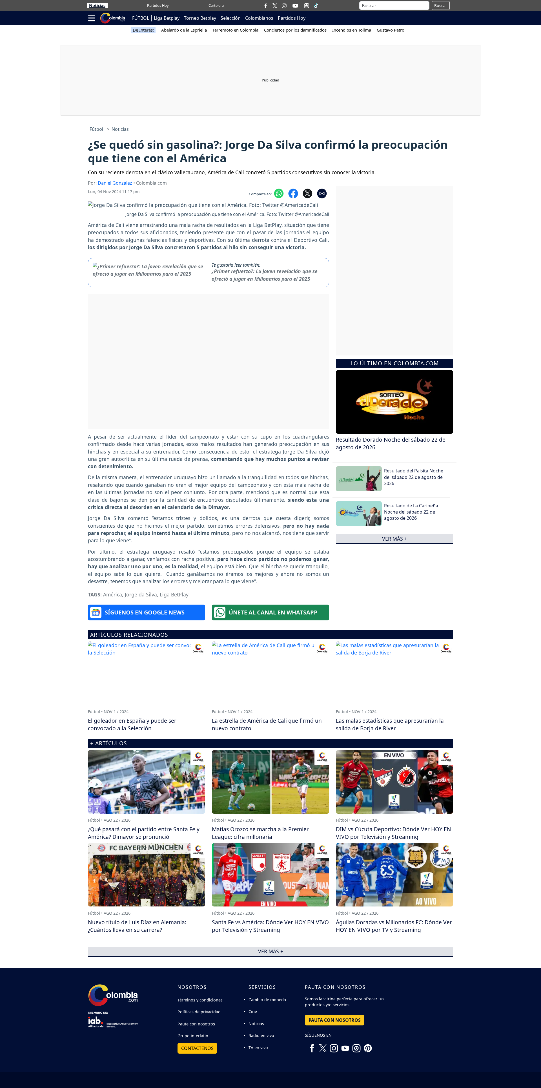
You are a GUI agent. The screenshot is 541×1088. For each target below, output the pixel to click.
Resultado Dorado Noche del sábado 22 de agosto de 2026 (390, 443)
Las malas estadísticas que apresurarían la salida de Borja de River (390, 724)
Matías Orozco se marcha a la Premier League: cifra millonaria (260, 833)
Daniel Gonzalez (115, 183)
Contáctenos (197, 1048)
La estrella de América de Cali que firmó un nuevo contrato (267, 724)
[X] (274, 5)
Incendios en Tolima (351, 30)
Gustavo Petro (390, 30)
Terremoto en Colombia (235, 30)
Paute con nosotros (196, 1024)
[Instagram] (284, 5)
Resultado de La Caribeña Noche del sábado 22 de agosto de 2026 (411, 511)
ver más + (394, 538)
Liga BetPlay (174, 594)
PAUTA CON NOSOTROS (335, 1020)
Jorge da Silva (141, 594)
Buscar (440, 5)
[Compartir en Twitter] (307, 193)
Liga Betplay (166, 18)
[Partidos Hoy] (306, 5)
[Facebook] (265, 5)
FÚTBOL (140, 18)
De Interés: (143, 30)
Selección (231, 18)
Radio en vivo (261, 1035)
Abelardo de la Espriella (184, 30)
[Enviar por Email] (322, 193)
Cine (253, 1011)
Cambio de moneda (267, 999)
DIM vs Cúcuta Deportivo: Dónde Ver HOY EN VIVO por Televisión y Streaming (393, 833)
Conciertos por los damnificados (295, 30)
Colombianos (259, 18)
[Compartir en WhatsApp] (279, 193)
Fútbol (96, 129)
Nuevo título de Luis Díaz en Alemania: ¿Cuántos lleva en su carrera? (137, 926)
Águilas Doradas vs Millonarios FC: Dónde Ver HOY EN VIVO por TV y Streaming (394, 926)
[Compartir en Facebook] (293, 193)
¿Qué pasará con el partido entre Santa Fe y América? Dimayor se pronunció (143, 833)
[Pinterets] (367, 1046)
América (112, 594)
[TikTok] (316, 5)
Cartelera (216, 5)
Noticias (97, 5)
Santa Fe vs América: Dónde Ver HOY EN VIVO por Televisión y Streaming (270, 926)
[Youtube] (295, 6)
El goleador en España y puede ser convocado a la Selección (132, 724)
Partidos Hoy (158, 5)
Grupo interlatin (193, 1035)
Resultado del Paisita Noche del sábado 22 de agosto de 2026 (413, 477)
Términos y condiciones (200, 1000)
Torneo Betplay (200, 18)
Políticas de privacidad (199, 1011)
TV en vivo (258, 1047)
